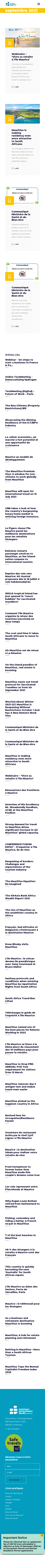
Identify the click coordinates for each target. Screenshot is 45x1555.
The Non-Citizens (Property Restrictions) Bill (22, 407)
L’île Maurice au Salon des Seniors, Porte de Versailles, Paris (21, 1289)
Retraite (8, 1509)
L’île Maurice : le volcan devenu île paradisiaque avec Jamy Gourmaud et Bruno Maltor (20, 962)
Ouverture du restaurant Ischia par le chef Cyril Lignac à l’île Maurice (20, 1135)
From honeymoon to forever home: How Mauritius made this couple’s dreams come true (22, 1170)
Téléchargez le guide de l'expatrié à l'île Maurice (20, 1014)
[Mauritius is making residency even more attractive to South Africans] (22, 114)
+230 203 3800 (13, 1429)
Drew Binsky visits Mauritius (16, 945)
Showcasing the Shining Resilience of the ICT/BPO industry (21, 423)
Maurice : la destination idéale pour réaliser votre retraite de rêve (21, 1152)
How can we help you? (14, 1515)
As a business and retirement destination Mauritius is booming (19, 1321)
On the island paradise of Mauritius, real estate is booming (21, 667)
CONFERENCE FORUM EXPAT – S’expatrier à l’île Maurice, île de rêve (21, 847)
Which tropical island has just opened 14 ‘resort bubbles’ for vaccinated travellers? (21, 597)
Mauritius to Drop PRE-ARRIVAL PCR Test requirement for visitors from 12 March (20, 1068)
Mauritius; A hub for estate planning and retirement (22, 1336)
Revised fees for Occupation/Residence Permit (19, 1118)
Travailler (8, 1503)
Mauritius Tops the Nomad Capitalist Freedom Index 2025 (22, 1369)
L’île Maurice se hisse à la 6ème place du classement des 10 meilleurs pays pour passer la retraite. (22, 1048)
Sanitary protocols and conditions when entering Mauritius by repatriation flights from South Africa (21, 982)
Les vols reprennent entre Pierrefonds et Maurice (21, 1188)
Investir (8, 1496)
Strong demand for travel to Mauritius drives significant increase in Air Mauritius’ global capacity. (22, 828)
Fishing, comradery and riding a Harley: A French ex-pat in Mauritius (20, 1221)
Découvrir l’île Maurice (14, 1493)
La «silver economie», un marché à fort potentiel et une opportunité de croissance (21, 441)
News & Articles (11, 1512)
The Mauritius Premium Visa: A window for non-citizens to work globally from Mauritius (20, 475)
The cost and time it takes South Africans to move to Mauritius (22, 636)
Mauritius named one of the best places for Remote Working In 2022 (22, 1030)
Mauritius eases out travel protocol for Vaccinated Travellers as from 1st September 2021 (21, 686)
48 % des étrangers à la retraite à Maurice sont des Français (22, 1252)
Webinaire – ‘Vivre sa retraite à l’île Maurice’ (22, 57)
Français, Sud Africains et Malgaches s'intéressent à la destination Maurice (21, 930)
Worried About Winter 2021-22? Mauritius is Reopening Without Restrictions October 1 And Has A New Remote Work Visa (22, 708)
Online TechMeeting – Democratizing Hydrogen (21, 378)
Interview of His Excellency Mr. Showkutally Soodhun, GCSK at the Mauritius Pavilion (22, 808)
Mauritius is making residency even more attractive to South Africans (21, 137)
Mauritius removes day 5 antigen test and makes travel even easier (20, 1087)
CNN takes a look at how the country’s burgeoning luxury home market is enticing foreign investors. (22, 512)
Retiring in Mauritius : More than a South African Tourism (22, 1352)
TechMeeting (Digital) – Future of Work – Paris (19, 392)
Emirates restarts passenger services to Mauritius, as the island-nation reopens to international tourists (20, 556)
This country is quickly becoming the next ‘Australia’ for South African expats (19, 1270)
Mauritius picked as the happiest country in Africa (22, 1102)
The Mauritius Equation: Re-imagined (20, 882)
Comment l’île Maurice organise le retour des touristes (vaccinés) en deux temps (19, 617)
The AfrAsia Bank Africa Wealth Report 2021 (20, 897)
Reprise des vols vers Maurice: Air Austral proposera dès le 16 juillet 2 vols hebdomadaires (22, 577)
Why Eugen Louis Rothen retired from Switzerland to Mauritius (22, 1204)
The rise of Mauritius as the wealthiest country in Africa (21, 913)
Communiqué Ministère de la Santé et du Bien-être (21, 215)
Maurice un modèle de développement (19, 458)
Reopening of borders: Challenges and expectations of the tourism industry (19, 865)
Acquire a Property (12, 1500)
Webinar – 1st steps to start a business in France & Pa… (21, 362)
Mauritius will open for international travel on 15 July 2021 (21, 494)
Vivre (7, 1506)
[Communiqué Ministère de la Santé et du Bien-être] (22, 195)
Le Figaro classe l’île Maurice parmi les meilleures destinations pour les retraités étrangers (20, 534)
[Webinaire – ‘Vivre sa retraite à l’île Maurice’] (22, 37)
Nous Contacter (11, 1518)
